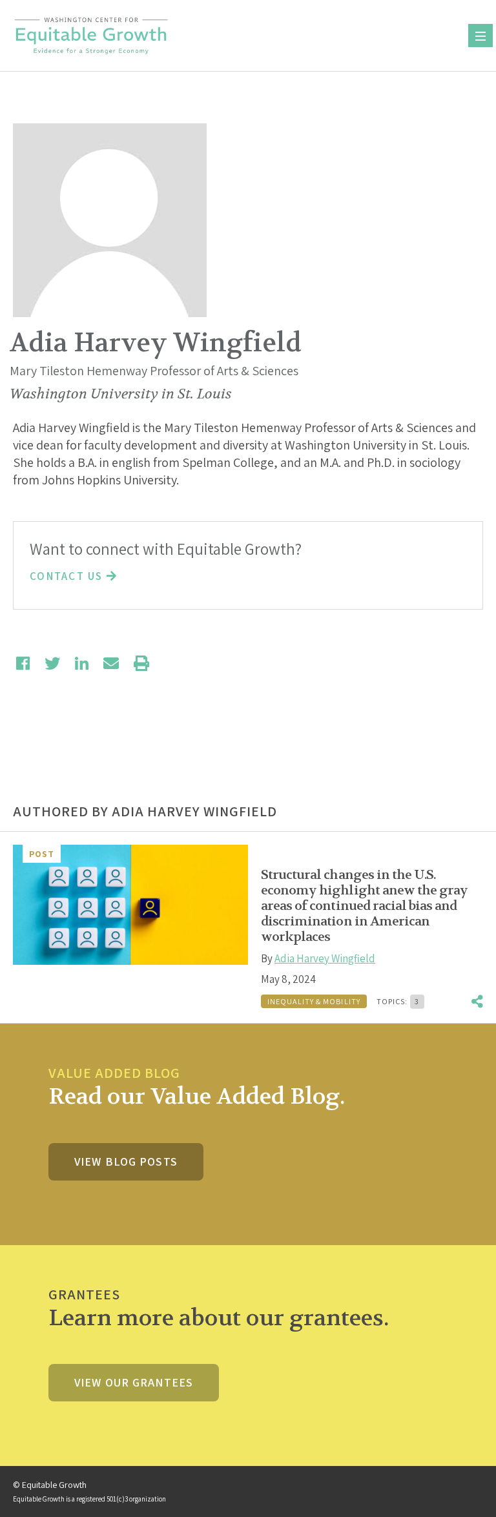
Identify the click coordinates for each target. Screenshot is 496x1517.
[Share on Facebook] (23, 663)
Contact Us (68, 576)
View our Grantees (133, 1382)
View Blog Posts (126, 1161)
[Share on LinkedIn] (81, 663)
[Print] (141, 663)
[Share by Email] (111, 663)
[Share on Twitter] (52, 663)
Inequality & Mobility (313, 1001)
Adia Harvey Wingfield (324, 958)
